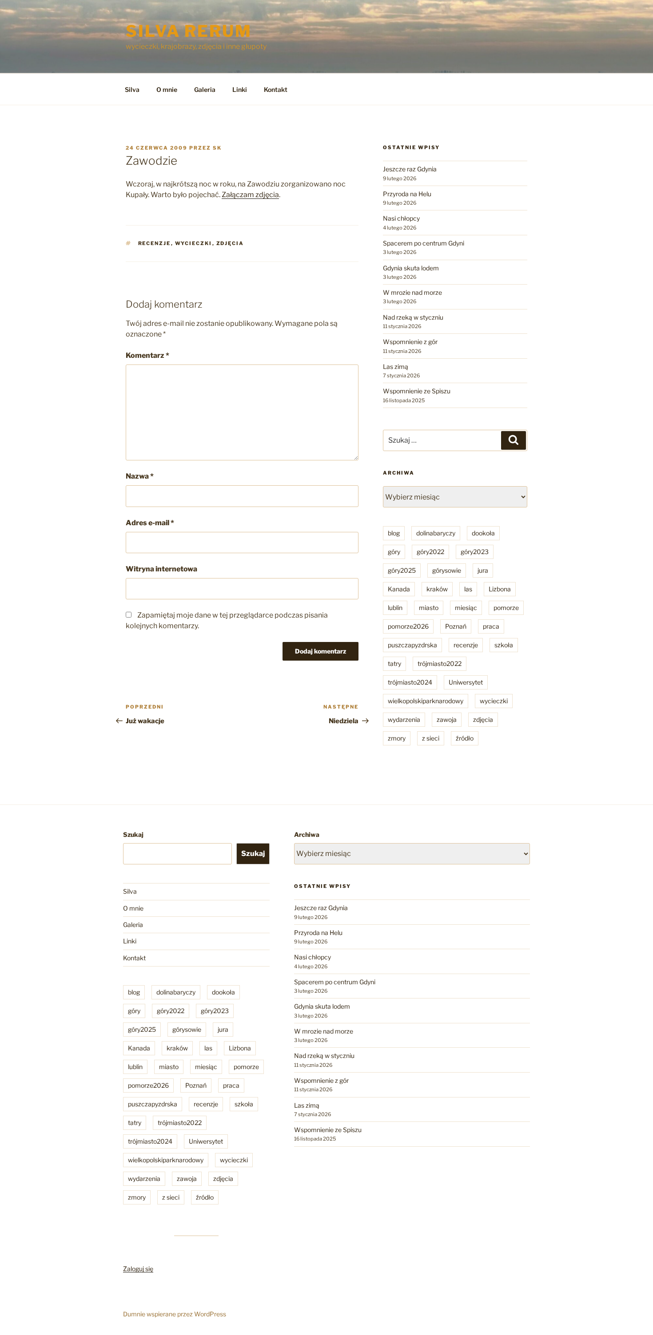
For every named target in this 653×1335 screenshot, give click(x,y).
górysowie (446, 570)
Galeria (204, 89)
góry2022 (430, 551)
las (468, 589)
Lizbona (500, 589)
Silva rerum (189, 31)
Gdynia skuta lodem (411, 268)
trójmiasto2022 (440, 663)
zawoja (447, 719)
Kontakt (275, 89)
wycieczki (193, 243)
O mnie (166, 89)
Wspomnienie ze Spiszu (416, 391)
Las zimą (395, 366)
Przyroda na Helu (407, 194)
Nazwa (140, 476)
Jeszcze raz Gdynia (410, 169)
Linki (239, 89)
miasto (428, 607)
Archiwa (306, 834)
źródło (465, 738)
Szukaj (133, 834)
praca (491, 626)
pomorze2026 (408, 626)
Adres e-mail (150, 523)
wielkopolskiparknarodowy (425, 701)
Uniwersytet (466, 682)
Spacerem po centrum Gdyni (423, 243)
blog (394, 533)
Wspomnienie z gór (410, 341)
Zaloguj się (138, 1268)
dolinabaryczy (435, 533)
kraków (437, 589)
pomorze (506, 607)
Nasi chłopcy (401, 218)
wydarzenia (404, 719)
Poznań (455, 626)
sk (217, 148)
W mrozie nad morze (412, 292)
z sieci (430, 738)
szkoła (503, 645)
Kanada (399, 589)
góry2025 (402, 570)
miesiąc (466, 607)
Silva (132, 89)
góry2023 (475, 551)
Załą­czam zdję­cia (250, 194)
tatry (394, 663)
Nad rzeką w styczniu (413, 317)
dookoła (483, 533)
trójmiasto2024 (410, 682)
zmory (397, 738)
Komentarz (147, 355)
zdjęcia (230, 243)
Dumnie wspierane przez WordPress (174, 1314)
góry (394, 551)
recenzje (154, 243)
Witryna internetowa (161, 569)
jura (483, 570)
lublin (395, 607)
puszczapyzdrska (412, 645)
